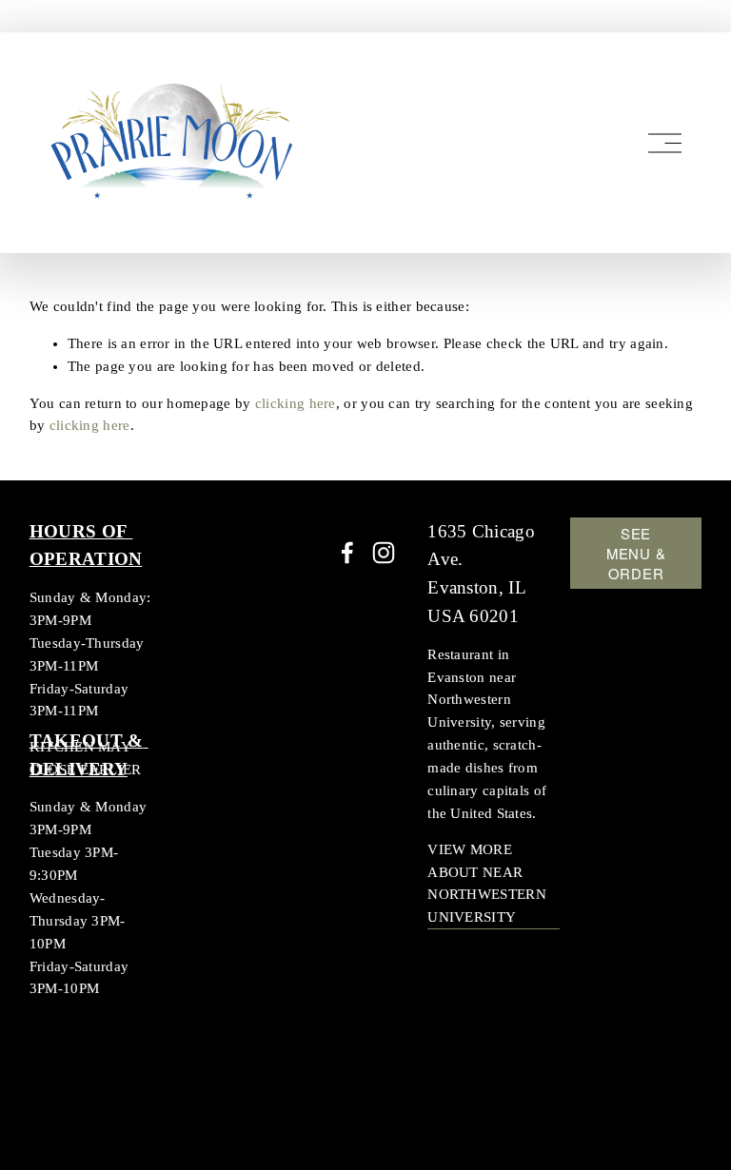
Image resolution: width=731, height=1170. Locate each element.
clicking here (295, 403)
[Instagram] (383, 552)
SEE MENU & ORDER (635, 553)
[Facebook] (347, 552)
